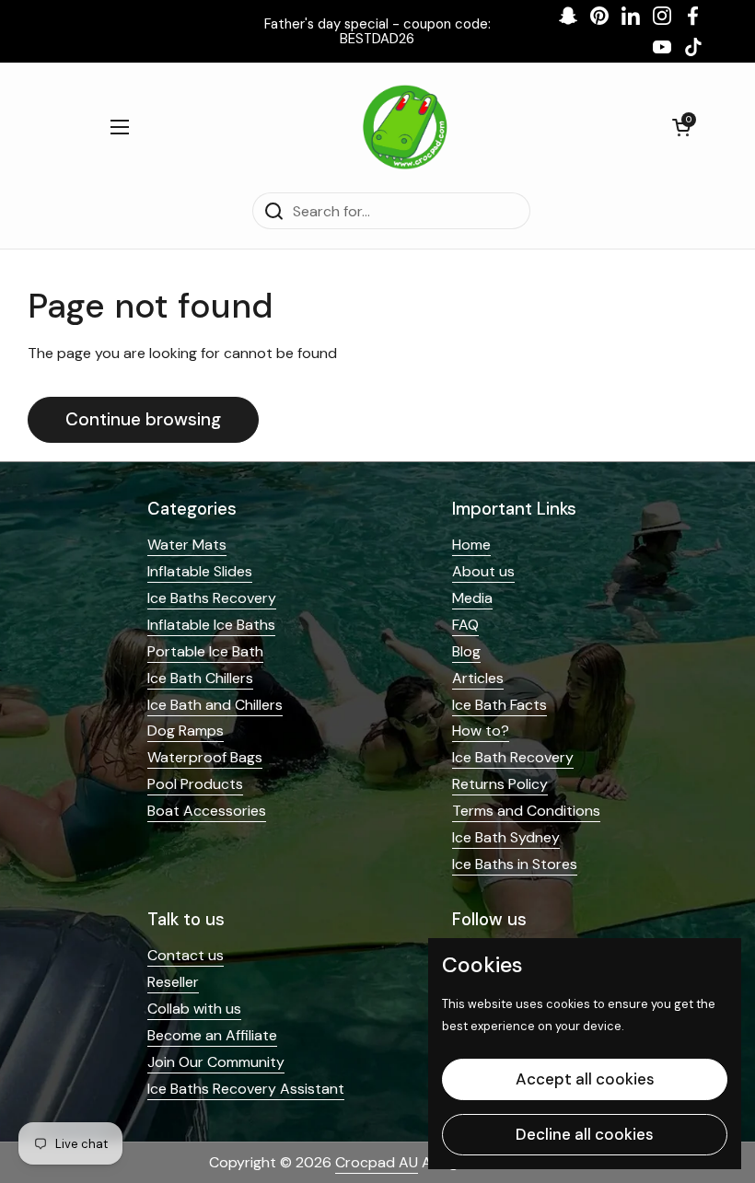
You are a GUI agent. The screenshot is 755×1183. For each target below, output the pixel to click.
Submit (198, 652)
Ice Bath (211, 762)
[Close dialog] (713, 409)
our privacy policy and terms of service (187, 718)
